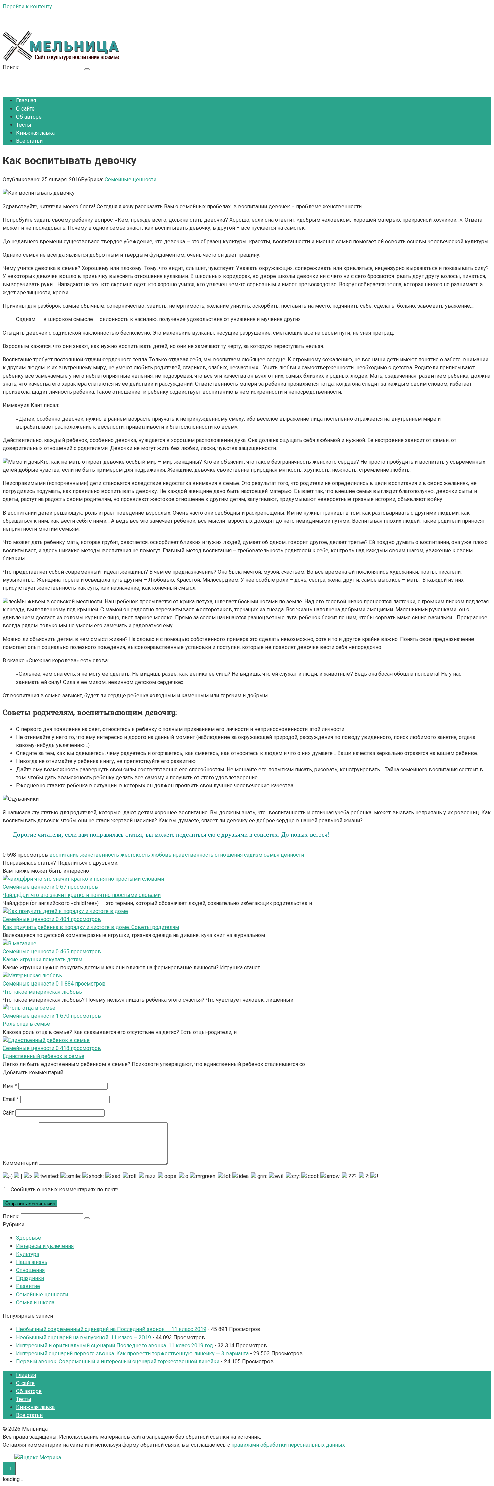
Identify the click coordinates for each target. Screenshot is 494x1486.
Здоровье (28, 1238)
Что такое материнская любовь (42, 992)
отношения (229, 854)
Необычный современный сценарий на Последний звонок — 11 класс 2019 (111, 1329)
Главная (26, 100)
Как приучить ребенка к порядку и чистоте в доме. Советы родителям (91, 927)
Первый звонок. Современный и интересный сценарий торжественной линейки (117, 1361)
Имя (10, 1086)
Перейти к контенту (27, 6)
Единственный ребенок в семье (43, 1056)
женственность (99, 854)
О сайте (25, 108)
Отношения (30, 1270)
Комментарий (20, 1163)
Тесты (23, 125)
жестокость (135, 854)
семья (271, 854)
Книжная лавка (35, 133)
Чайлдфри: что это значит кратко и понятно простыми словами (82, 895)
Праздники (30, 1278)
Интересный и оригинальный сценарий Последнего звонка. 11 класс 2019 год (114, 1345)
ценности (292, 854)
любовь (161, 854)
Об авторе (29, 117)
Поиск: (12, 67)
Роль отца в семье (26, 1024)
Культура (27, 1254)
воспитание (64, 854)
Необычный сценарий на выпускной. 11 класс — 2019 (83, 1337)
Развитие (28, 1286)
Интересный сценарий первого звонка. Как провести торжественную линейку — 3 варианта (132, 1353)
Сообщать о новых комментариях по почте (64, 1189)
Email (11, 1099)
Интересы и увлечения (45, 1246)
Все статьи (29, 141)
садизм (253, 854)
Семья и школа (35, 1302)
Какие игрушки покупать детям (42, 959)
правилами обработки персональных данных (288, 1445)
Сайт (8, 1112)
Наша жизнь (31, 1262)
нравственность (193, 854)
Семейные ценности (130, 179)
